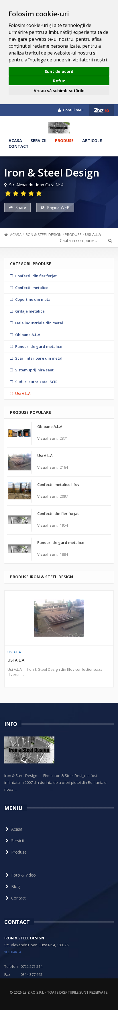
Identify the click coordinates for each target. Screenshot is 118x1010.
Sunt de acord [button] (59, 71)
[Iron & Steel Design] (59, 127)
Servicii (38, 140)
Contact (19, 146)
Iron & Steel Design (43, 234)
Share (20, 207)
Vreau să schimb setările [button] (59, 90)
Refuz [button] (59, 81)
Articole (92, 140)
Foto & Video (23, 875)
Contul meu (73, 110)
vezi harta (12, 952)
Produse (64, 140)
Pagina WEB (58, 207)
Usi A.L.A (93, 234)
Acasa (15, 140)
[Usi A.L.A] (59, 618)
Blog (15, 886)
